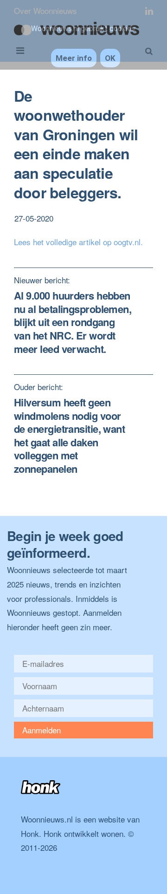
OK (110, 58)
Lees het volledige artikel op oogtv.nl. (78, 242)
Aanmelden (41, 730)
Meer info (74, 58)
